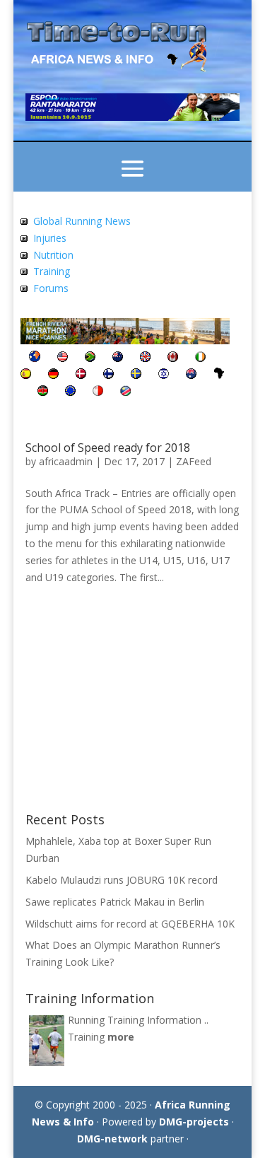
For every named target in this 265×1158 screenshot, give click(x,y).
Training (51, 271)
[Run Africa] (219, 375)
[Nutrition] (24, 255)
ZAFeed (193, 461)
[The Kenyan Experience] (42, 392)
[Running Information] (34, 358)
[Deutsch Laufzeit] (53, 375)
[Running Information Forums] (24, 288)
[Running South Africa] (90, 358)
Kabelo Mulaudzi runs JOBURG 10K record (121, 880)
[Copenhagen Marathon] (81, 375)
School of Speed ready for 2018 (107, 447)
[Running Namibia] (125, 392)
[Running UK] (145, 358)
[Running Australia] (191, 375)
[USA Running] (62, 358)
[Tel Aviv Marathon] (163, 375)
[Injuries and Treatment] (24, 238)
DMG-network (112, 1138)
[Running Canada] (172, 358)
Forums (51, 288)
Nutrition (53, 255)
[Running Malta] (98, 392)
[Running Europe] (70, 392)
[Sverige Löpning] (136, 375)
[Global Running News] (24, 221)
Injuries (49, 238)
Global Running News (82, 221)
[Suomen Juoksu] (108, 375)
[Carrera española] (25, 375)
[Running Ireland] (200, 358)
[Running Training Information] (24, 271)
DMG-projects (194, 1121)
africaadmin (66, 461)
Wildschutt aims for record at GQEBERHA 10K (130, 923)
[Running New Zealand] (117, 358)
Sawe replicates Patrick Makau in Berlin (114, 901)
